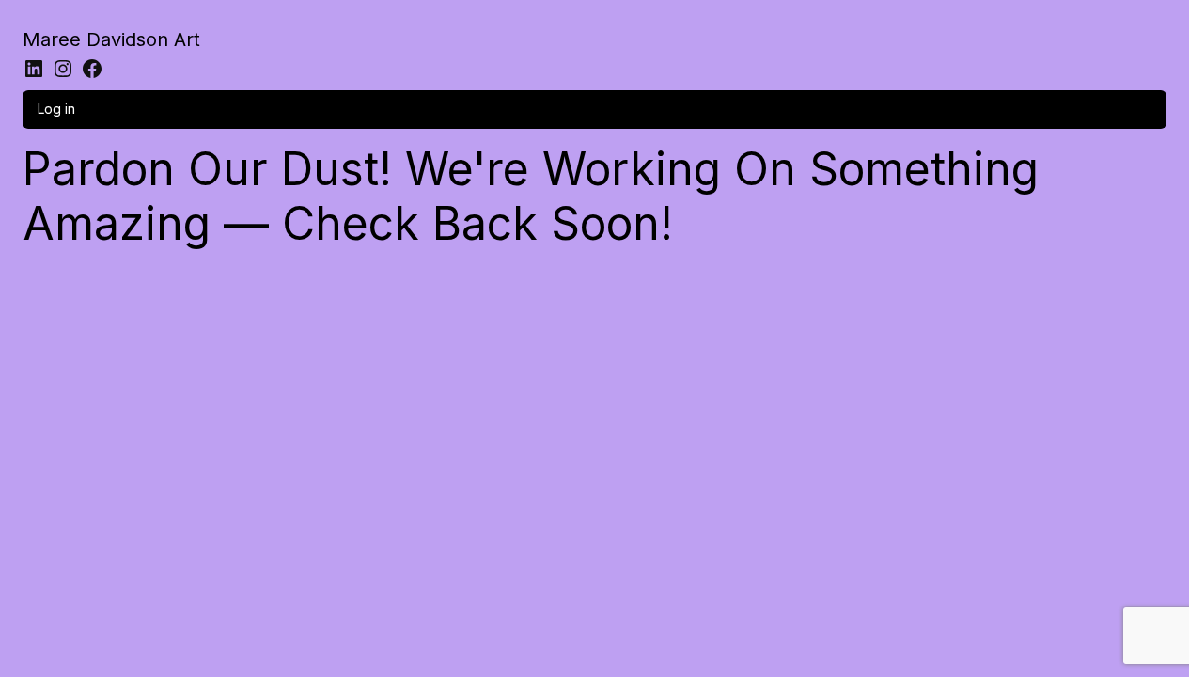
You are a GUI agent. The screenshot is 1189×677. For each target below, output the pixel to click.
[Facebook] (92, 68)
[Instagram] (63, 68)
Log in (56, 109)
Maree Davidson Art (111, 39)
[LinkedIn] (34, 68)
